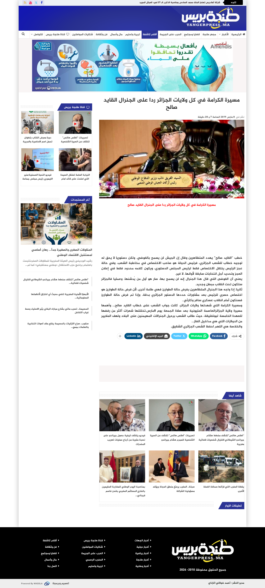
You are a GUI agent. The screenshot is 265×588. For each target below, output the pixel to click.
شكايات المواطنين (82, 34)
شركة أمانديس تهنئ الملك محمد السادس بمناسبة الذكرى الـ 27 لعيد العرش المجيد (179, 3)
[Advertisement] (69, 17)
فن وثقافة (101, 34)
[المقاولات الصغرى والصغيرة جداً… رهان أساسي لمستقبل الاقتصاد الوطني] (56, 224)
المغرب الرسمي (94, 560)
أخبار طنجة (142, 560)
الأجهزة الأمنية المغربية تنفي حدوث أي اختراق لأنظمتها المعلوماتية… (60, 296)
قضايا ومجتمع (192, 34)
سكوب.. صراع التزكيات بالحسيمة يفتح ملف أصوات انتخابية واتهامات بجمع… (58, 325)
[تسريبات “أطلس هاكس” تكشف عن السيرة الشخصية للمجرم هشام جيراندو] (172, 415)
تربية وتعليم (132, 34)
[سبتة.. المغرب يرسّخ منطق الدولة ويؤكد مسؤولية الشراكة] (172, 466)
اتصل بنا (52, 566)
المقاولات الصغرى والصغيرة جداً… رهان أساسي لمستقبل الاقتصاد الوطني (61, 252)
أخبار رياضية (142, 553)
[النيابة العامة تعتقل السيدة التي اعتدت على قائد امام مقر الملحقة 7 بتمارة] (75, 159)
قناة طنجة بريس (55, 34)
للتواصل (38, 34)
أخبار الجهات (142, 540)
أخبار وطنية (142, 566)
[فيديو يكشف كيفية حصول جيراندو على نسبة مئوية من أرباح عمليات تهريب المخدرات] (122, 415)
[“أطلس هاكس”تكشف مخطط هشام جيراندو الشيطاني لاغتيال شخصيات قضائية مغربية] (221, 415)
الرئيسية (236, 34)
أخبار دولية (142, 547)
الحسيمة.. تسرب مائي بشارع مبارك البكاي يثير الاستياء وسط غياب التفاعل (57, 311)
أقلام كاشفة (150, 34)
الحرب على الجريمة (170, 34)
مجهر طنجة (209, 34)
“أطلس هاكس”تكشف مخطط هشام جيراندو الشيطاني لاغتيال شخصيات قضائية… (56, 281)
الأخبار (225, 34)
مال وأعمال (116, 34)
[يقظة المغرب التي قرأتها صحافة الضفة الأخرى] (221, 466)
